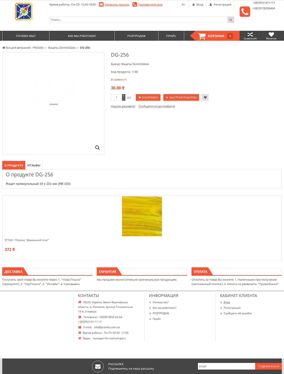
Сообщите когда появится (156, 106)
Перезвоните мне (150, 4)
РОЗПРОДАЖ (161, 313)
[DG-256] (97, 147)
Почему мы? (161, 302)
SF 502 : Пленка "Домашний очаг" (27, 240)
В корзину (150, 97)
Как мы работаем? (164, 308)
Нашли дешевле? (123, 106)
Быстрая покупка (183, 97)
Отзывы (33, 165)
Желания (271, 38)
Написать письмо (117, 4)
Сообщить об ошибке (238, 313)
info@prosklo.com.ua (107, 327)
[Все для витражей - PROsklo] (23, 11)
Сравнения (250, 38)
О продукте (13, 165)
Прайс (157, 319)
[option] (53, 103)
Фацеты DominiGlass (135, 64)
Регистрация (232, 308)
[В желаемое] (205, 97)
